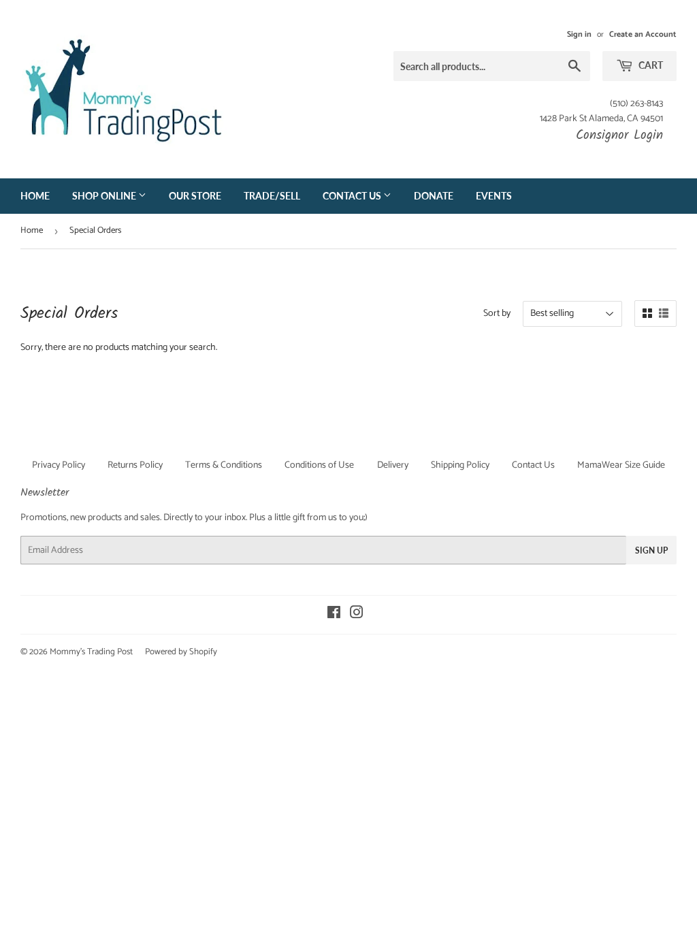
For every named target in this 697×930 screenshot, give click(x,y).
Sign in (579, 34)
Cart (649, 65)
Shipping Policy (460, 465)
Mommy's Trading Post (91, 652)
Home (35, 196)
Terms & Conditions (223, 465)
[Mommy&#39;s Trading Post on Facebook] (334, 615)
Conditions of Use (319, 465)
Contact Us (353, 196)
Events (494, 196)
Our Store (195, 196)
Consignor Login (619, 135)
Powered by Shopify (181, 652)
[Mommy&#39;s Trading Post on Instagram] (356, 615)
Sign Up (651, 550)
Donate (433, 196)
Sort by (496, 313)
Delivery (392, 465)
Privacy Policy (58, 465)
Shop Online (105, 196)
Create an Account (643, 34)
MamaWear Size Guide (621, 465)
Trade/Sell (272, 196)
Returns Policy (135, 465)
